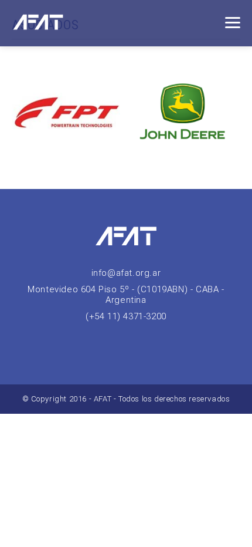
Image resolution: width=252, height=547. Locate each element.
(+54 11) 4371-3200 (126, 316)
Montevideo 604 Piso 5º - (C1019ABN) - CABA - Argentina (126, 294)
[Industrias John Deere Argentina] (183, 114)
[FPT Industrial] (69, 114)
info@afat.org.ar (126, 273)
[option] (69, 114)
